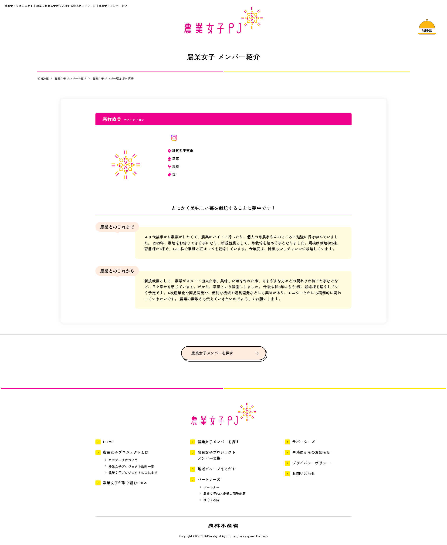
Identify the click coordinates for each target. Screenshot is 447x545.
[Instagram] (174, 138)
